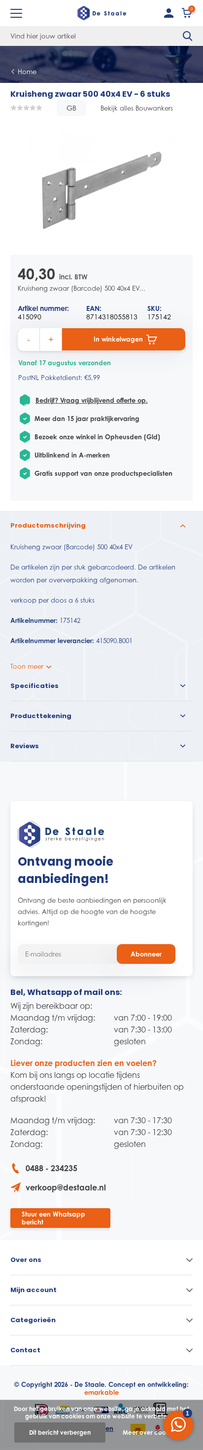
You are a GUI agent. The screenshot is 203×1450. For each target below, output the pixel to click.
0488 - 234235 (51, 1168)
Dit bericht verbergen (60, 1432)
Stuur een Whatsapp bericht (53, 1218)
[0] (187, 15)
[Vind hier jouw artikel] (188, 36)
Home (27, 72)
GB (71, 108)
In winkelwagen (118, 339)
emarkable (101, 1392)
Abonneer (146, 954)
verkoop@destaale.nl (66, 1187)
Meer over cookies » (152, 1432)
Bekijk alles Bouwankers (137, 108)
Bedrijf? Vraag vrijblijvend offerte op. (91, 400)
